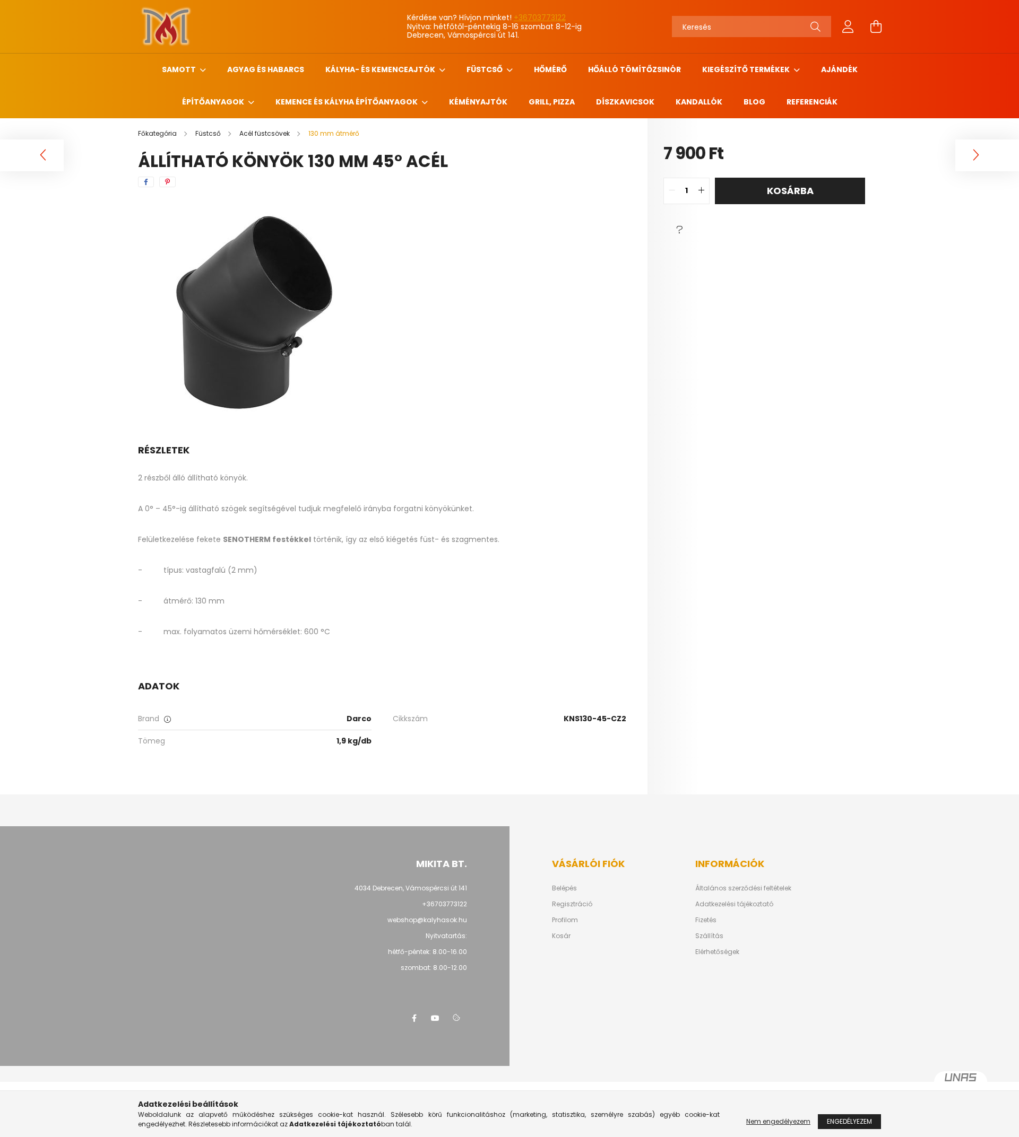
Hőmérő (550, 69)
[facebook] (146, 182)
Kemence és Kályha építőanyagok (347, 102)
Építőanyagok (214, 102)
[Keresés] (815, 26)
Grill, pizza (552, 102)
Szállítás (709, 936)
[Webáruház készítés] (960, 1081)
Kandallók (699, 102)
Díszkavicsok (625, 102)
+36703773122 (540, 17)
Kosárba (790, 190)
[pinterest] (167, 182)
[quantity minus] (672, 191)
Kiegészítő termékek (746, 69)
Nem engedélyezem (778, 1121)
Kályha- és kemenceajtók (381, 69)
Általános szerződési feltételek (743, 888)
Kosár (561, 936)
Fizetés (705, 920)
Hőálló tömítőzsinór (634, 69)
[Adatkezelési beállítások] (456, 1018)
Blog (754, 102)
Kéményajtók (478, 102)
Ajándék (839, 69)
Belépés (564, 888)
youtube (435, 1018)
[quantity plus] (701, 191)
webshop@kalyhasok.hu (427, 919)
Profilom (565, 920)
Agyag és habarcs (265, 69)
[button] (679, 230)
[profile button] (848, 26)
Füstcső (485, 69)
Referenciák (812, 102)
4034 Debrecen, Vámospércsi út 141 (411, 888)
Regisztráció (572, 904)
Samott (179, 69)
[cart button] (875, 26)
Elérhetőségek (717, 952)
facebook (414, 1018)
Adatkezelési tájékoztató (734, 904)
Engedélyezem (849, 1121)
